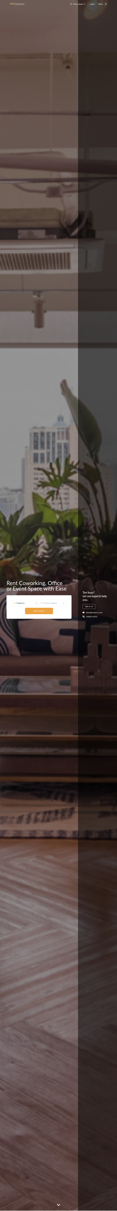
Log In (92, 4)
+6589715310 (91, 617)
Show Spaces (39, 611)
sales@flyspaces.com (94, 612)
